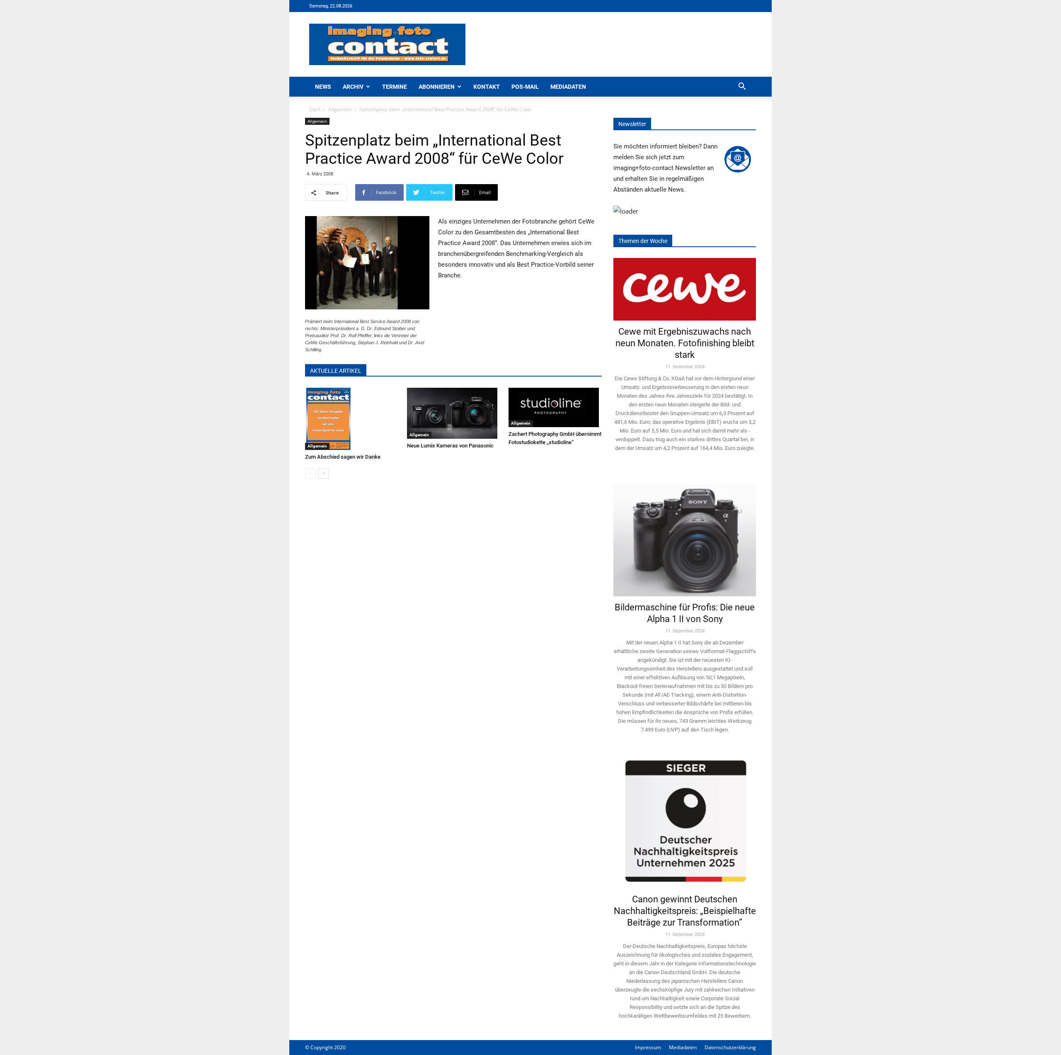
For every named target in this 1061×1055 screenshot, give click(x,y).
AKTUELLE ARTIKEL (335, 370)
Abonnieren (437, 86)
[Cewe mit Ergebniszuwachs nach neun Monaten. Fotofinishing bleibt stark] (684, 289)
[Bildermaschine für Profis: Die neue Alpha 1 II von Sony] (684, 534)
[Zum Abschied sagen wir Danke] (351, 419)
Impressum (648, 1047)
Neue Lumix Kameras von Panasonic (450, 445)
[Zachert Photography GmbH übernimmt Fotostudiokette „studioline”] (555, 407)
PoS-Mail (525, 86)
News (323, 86)
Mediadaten (568, 86)
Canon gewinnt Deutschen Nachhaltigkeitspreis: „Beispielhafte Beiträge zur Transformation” (685, 911)
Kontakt (486, 86)
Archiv (353, 86)
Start (314, 109)
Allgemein (339, 109)
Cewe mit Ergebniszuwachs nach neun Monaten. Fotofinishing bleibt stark (684, 343)
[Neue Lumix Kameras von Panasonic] (453, 413)
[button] (742, 87)
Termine (394, 86)
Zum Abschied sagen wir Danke (342, 457)
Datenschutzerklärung (730, 1047)
